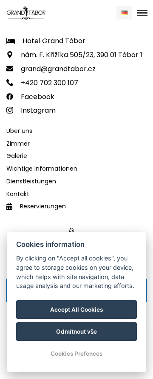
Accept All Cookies (76, 309)
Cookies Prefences (76, 353)
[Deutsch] (124, 12)
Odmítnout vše (76, 331)
